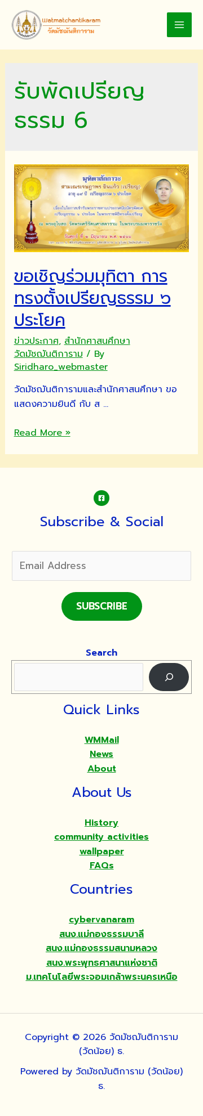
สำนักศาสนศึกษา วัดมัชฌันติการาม (72, 347)
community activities (101, 837)
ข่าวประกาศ (36, 341)
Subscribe (101, 606)
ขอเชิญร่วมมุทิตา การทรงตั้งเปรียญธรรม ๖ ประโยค (92, 298)
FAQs (102, 865)
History (101, 823)
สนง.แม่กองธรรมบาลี (101, 934)
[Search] (169, 677)
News (101, 754)
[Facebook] (101, 498)
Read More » (42, 433)
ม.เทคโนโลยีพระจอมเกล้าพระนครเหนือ (102, 977)
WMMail (102, 740)
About (101, 769)
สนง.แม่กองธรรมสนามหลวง (101, 948)
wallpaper (102, 851)
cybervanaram (101, 919)
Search (101, 653)
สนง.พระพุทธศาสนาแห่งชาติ (101, 963)
